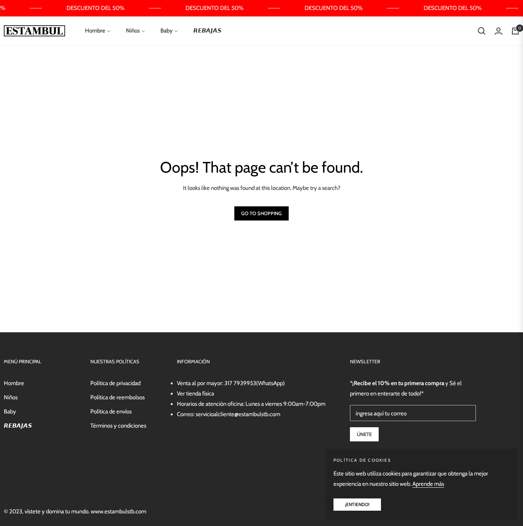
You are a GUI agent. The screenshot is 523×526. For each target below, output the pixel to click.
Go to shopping (261, 213)
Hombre (14, 383)
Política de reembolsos (117, 397)
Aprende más (428, 483)
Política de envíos (111, 411)
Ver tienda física (195, 393)
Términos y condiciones (118, 425)
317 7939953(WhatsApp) (254, 383)
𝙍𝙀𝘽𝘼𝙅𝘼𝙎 (18, 425)
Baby (10, 411)
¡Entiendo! (357, 504)
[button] (481, 31)
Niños (11, 397)
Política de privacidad (115, 383)
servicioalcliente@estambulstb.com (238, 414)
